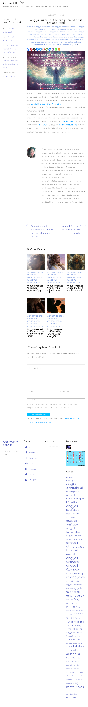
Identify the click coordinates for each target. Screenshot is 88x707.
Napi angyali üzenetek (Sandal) (63, 27)
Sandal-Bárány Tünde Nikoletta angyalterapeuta (74, 639)
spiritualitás (57, 44)
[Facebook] (28, 49)
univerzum (67, 44)
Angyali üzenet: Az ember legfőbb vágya (35, 288)
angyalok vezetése (73, 581)
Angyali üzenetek (43, 27)
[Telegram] (40, 49)
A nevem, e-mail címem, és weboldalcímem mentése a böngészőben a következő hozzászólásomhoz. (52, 406)
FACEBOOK (68, 121)
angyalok (71, 37)
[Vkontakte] (49, 49)
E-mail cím (65, 391)
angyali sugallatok (57, 32)
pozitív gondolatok (57, 42)
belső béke (69, 599)
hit (81, 599)
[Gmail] (43, 49)
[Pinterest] (31, 49)
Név (31, 391)
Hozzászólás (35, 368)
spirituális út (71, 672)
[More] (59, 49)
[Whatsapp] (56, 49)
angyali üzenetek (34, 37)
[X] (34, 49)
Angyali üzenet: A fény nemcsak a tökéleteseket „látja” (35, 333)
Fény (76, 599)
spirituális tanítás (72, 665)
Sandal (30, 27)
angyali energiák (52, 29)
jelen (66, 39)
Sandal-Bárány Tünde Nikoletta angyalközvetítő (74, 629)
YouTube (32, 463)
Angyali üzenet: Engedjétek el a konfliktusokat (75, 288)
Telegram (33, 480)
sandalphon (76, 42)
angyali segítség (42, 32)
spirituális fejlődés (73, 661)
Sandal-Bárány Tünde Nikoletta (46, 104)
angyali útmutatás (74, 539)
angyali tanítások (45, 34)
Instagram (33, 458)
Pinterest (33, 469)
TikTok (32, 474)
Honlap (32, 399)
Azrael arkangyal (10, 76)
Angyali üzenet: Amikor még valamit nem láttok (55, 289)
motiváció (71, 607)
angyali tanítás (71, 517)
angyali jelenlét (73, 492)
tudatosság (70, 683)
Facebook (33, 453)
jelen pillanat (74, 39)
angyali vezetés (73, 536)
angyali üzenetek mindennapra (54, 37)
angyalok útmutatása (74, 585)
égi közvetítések (53, 39)
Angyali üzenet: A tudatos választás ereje (11, 49)
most (82, 39)
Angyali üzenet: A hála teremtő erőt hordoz (71, 229)
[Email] (46, 49)
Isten (74, 603)
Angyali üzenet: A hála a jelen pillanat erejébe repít (56, 21)
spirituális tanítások (73, 669)
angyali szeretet (72, 32)
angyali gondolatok (68, 29)
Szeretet (77, 679)
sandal (68, 42)
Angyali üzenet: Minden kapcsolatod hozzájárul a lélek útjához (42, 231)
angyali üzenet (76, 34)
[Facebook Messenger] (37, 49)
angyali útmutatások (61, 34)
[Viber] (53, 49)
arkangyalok (40, 39)
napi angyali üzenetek (40, 42)
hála (62, 39)
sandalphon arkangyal (43, 44)
